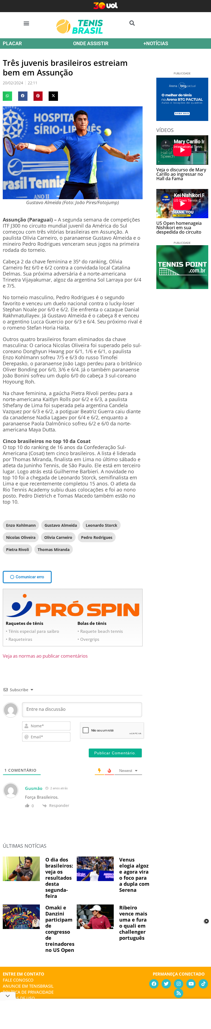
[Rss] (178, 993)
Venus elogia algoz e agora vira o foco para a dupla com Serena (134, 874)
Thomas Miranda (54, 549)
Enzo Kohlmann (21, 525)
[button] (26, 23)
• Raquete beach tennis (100, 631)
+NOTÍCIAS (155, 43)
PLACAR (12, 43)
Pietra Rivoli (17, 549)
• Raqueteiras (19, 639)
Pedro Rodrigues (96, 537)
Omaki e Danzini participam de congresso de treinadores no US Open (59, 928)
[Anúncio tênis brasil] (182, 119)
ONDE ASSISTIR (90, 43)
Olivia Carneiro (58, 537)
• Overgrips (88, 639)
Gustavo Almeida (61, 525)
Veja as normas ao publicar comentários (45, 656)
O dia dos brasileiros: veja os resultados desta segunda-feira (59, 877)
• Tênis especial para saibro (32, 631)
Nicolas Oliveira (20, 537)
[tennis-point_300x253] (182, 287)
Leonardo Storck (101, 525)
